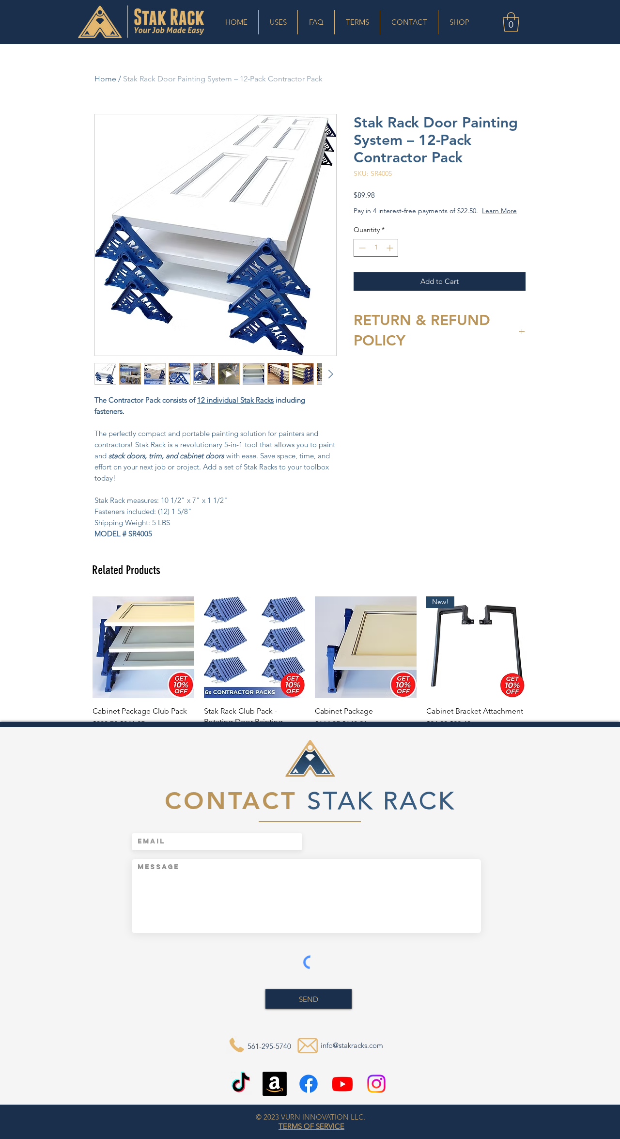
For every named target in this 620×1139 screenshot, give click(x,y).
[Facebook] (308, 1084)
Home (105, 78)
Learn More (430, 220)
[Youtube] (342, 1084)
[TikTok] (241, 1084)
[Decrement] (361, 257)
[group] (310, 674)
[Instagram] (376, 1084)
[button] (278, 22)
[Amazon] (275, 1084)
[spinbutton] (376, 257)
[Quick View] (143, 647)
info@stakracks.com (352, 1045)
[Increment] (391, 257)
